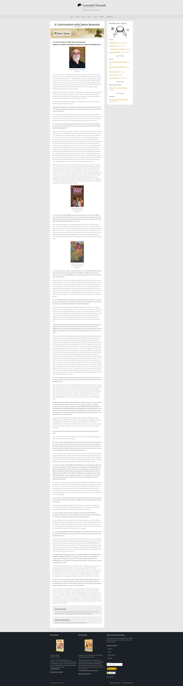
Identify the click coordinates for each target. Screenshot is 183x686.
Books (78, 16)
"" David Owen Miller (118, 78)
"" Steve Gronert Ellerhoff (118, 43)
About (72, 16)
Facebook (110, 648)
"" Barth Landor (117, 71)
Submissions (109, 16)
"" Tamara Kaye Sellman (119, 52)
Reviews (102, 16)
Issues (89, 16)
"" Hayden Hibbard (117, 46)
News (95, 16)
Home (83, 16)
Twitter (109, 652)
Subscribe (109, 662)
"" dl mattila (115, 75)
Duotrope (110, 658)
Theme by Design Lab (128, 682)
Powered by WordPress (115, 682)
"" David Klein (119, 49)
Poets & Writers (111, 655)
